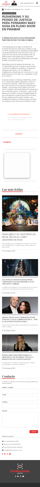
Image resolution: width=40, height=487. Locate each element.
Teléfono (4, 402)
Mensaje (4, 411)
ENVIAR (34, 431)
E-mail (4, 395)
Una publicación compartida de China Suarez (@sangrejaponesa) (20, 118)
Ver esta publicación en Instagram (18, 114)
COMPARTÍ (19, 134)
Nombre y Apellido (7, 387)
